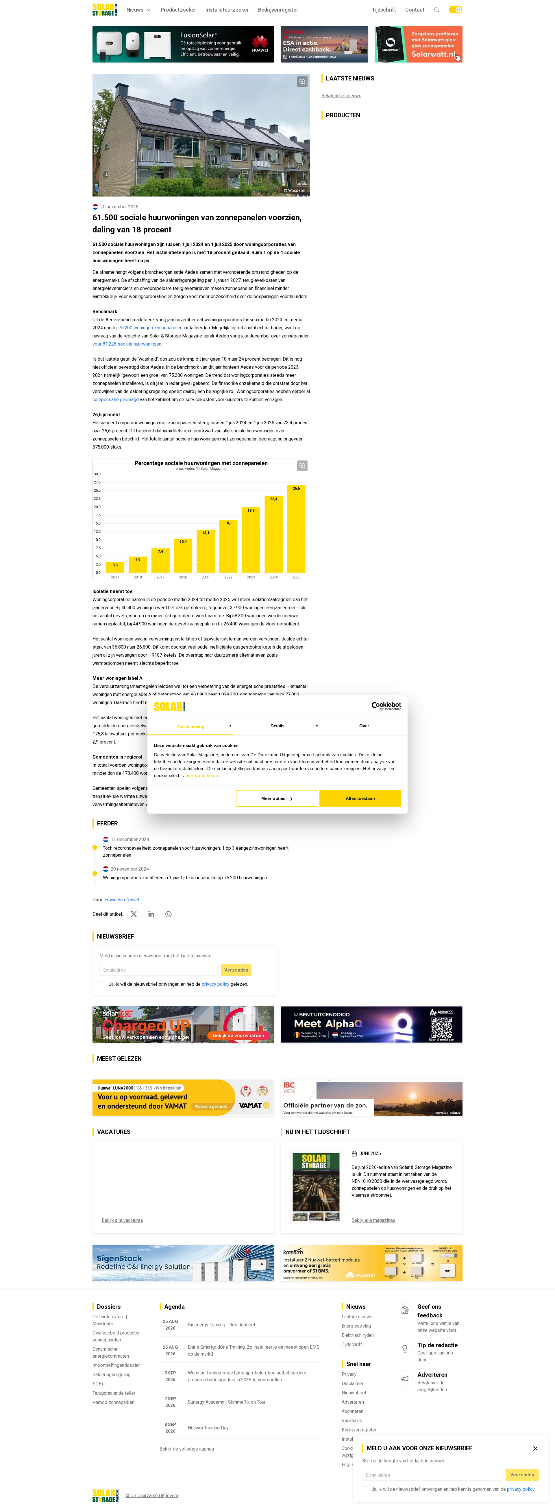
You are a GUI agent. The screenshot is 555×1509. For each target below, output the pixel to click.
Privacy (349, 1374)
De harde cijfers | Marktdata (109, 1320)
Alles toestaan (360, 798)
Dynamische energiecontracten (110, 1352)
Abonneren (352, 1411)
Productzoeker (178, 10)
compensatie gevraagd (115, 399)
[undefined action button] (500, 1475)
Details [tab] (278, 725)
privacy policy (520, 1489)
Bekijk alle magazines (373, 1220)
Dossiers (109, 1306)
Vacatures (352, 1420)
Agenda (174, 1306)
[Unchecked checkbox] (365, 1489)
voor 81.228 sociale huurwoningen (126, 344)
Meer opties (273, 798)
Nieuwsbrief (354, 1393)
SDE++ (99, 1384)
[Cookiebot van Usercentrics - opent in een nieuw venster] (376, 706)
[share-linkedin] (151, 914)
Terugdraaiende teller (113, 1393)
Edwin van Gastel (121, 899)
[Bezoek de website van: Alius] (183, 44)
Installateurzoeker (227, 10)
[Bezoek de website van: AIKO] (183, 1098)
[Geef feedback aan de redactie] (405, 1310)
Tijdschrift (384, 10)
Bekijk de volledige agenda (187, 1449)
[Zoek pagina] (436, 9)
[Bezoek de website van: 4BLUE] (183, 1024)
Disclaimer (352, 1383)
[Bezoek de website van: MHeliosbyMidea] (371, 1024)
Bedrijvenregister (278, 10)
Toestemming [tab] (190, 726)
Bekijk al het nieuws (341, 95)
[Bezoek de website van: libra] (183, 1263)
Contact (415, 10)
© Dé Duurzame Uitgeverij (151, 1495)
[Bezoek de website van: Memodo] (371, 1263)
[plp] (455, 9)
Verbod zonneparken (113, 1402)
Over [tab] (364, 725)
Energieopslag (356, 1326)
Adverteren (353, 1402)
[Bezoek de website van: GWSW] (324, 44)
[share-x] (133, 914)
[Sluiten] (535, 1448)
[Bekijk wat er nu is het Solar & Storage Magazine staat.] (316, 1187)
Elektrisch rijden (358, 1335)
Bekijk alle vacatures (122, 1220)
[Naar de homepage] (104, 9)
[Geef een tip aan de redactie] (405, 1349)
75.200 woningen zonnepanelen (150, 328)
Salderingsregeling (111, 1374)
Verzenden (522, 1474)
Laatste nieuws (357, 1316)
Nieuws (135, 10)
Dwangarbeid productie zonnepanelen (115, 1336)
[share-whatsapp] (168, 914)
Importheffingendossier (116, 1365)
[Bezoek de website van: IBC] (371, 1098)
